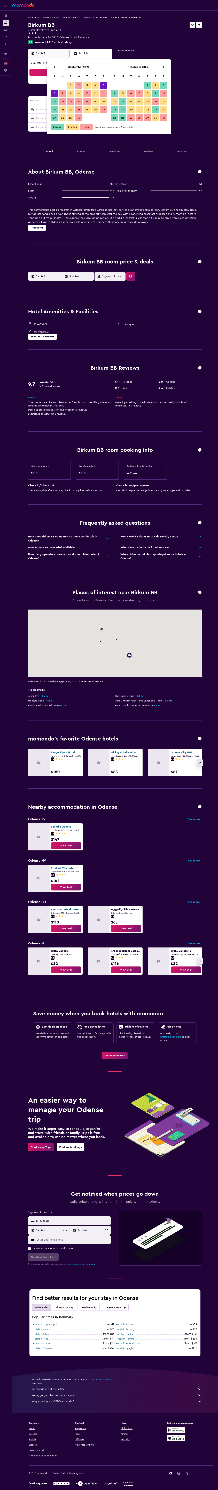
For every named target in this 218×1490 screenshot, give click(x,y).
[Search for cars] (5, 29)
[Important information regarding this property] (200, 450)
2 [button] (79, 85)
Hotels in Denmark (71, 17)
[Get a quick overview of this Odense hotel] (200, 172)
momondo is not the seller (48, 1389)
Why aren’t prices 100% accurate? (53, 1401)
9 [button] (79, 93)
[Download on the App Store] (176, 1438)
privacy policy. (88, 1264)
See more (194, 819)
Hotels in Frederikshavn (128, 1343)
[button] (6, 5)
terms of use (71, 1264)
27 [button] (54, 117)
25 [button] (95, 109)
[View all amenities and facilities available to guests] (200, 311)
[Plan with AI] (5, 44)
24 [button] (87, 109)
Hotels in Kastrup (125, 1324)
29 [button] (70, 117)
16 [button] (79, 101)
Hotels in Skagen (42, 1343)
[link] (66, 845)
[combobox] (73, 1220)
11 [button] (95, 93)
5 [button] (103, 85)
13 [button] (54, 101)
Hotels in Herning (125, 1339)
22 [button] (70, 109)
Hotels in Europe (51, 17)
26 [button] (103, 109)
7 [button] (62, 93)
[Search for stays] (5, 22)
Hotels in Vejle (40, 1339)
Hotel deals (33, 17)
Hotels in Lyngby (125, 1348)
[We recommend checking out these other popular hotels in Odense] (200, 738)
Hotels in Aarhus (41, 1329)
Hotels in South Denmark (95, 17)
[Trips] (5, 53)
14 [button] (62, 101)
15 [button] (70, 101)
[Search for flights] (5, 15)
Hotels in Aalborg (125, 1329)
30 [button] (79, 117)
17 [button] (87, 101)
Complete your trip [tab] (115, 1307)
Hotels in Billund (41, 1334)
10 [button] (87, 93)
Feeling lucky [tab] (89, 1307)
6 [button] (54, 93)
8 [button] (71, 93)
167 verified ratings (60, 42)
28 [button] (62, 117)
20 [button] (54, 109)
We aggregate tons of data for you (53, 1395)
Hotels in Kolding (125, 1334)
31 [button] (163, 117)
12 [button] (103, 93)
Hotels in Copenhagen (45, 1324)
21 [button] (62, 109)
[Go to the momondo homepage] (23, 5)
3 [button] (87, 85)
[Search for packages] (5, 37)
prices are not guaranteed (102, 1379)
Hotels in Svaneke (42, 1348)
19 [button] (103, 101)
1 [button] (70, 85)
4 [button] (95, 85)
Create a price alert (170, 1037)
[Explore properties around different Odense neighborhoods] (200, 807)
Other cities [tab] (41, 1307)
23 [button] (78, 109)
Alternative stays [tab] (65, 1307)
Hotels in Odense (119, 17)
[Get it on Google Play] (176, 1430)
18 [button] (95, 101)
